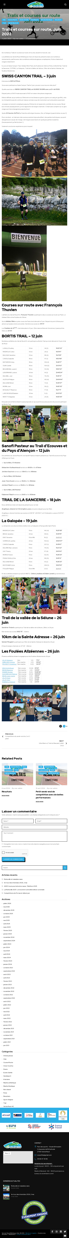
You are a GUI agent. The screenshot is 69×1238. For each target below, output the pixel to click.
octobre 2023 (8, 968)
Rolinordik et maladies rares (13, 879)
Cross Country (8, 1066)
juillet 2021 (7, 1042)
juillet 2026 (7, 903)
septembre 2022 (9, 998)
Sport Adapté (8, 1100)
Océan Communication (23, 1234)
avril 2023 (6, 978)
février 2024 (7, 961)
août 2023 (7, 974)
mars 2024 (7, 957)
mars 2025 (7, 927)
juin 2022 (6, 1008)
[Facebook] (52, 1232)
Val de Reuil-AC (13, 23)
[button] (65, 4)
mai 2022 (6, 1012)
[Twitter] (65, 1232)
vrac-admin (20, 39)
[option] (17, 780)
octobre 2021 (7, 1035)
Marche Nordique (46, 20)
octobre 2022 (8, 995)
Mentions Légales (31, 1233)
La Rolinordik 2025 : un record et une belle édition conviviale (24, 890)
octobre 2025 (8, 914)
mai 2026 (6, 907)
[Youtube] (65, 1236)
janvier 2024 (7, 964)
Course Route (12, 20)
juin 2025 (6, 917)
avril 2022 (6, 1015)
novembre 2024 (8, 937)
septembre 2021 (8, 1039)
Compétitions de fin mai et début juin (17, 893)
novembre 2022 (8, 991)
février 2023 (7, 981)
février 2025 (7, 930)
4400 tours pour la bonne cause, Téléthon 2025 (20, 886)
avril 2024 (6, 954)
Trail (4, 23)
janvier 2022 (7, 1025)
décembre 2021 (8, 1028)
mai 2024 (6, 951)
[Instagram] (56, 1232)
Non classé (7, 1089)
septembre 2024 (9, 941)
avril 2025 (6, 924)
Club (4, 20)
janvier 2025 (7, 934)
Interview (6, 1079)
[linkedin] (61, 1232)
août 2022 (7, 1001)
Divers (5, 1069)
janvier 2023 (7, 984)
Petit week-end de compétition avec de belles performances (49, 794)
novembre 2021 (8, 1032)
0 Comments (30, 39)
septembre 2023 (9, 971)
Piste (24, 767)
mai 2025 (6, 920)
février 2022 (7, 1022)
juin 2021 (6, 1045)
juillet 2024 (7, 944)
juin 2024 (6, 947)
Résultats (58, 20)
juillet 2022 (7, 1005)
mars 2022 (7, 1018)
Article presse (8, 1056)
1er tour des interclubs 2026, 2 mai (15, 883)
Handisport (34, 20)
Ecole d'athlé (24, 20)
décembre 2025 (8, 910)
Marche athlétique (9, 1083)
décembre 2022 (8, 988)
